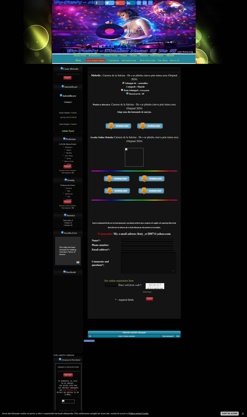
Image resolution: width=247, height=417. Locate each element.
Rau (69, 197)
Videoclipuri (156, 55)
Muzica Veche (68, 161)
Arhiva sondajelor (71, 170)
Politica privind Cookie (138, 413)
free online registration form (119, 280)
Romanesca (68, 147)
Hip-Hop (69, 153)
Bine (68, 191)
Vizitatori (73, 124)
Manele (170, 55)
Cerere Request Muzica (95, 60)
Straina (69, 158)
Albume (144, 55)
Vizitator (74, 112)
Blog (78, 60)
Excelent (69, 188)
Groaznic (69, 199)
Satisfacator (69, 194)
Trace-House (69, 156)
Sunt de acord (229, 413)
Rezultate (62, 170)
